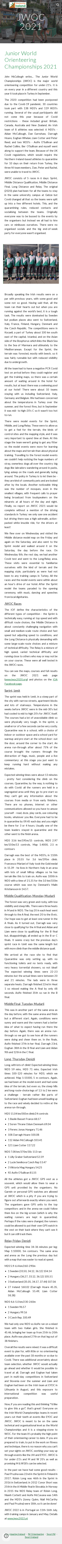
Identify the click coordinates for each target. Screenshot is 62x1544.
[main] (31, 21)
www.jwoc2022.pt (17, 1518)
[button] (4, 5)
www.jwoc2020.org (16, 679)
